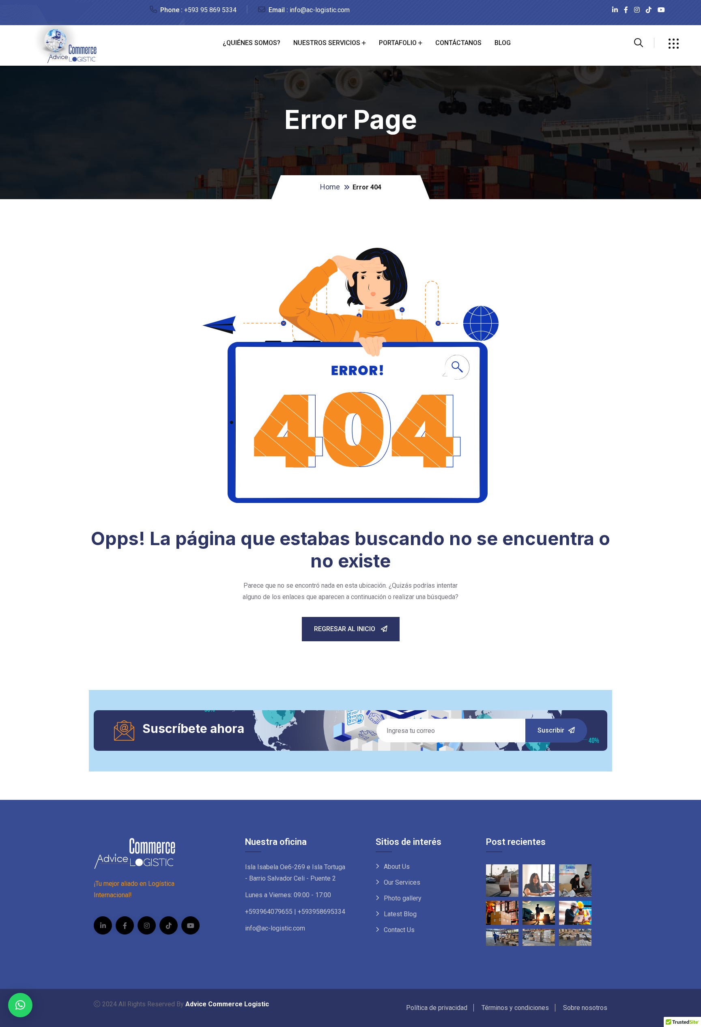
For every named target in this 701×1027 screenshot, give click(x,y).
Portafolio (398, 43)
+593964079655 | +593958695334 (295, 911)
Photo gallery (402, 898)
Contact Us (399, 930)
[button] (20, 1005)
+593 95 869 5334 (210, 10)
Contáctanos (458, 43)
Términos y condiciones (515, 1008)
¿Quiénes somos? (251, 43)
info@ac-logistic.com (320, 10)
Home (330, 187)
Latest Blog (400, 914)
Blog (503, 43)
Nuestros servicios (326, 43)
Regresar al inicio (345, 629)
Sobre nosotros (585, 1008)
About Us (397, 866)
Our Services (402, 882)
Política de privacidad (436, 1008)
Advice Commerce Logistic (227, 1004)
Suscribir (551, 730)
